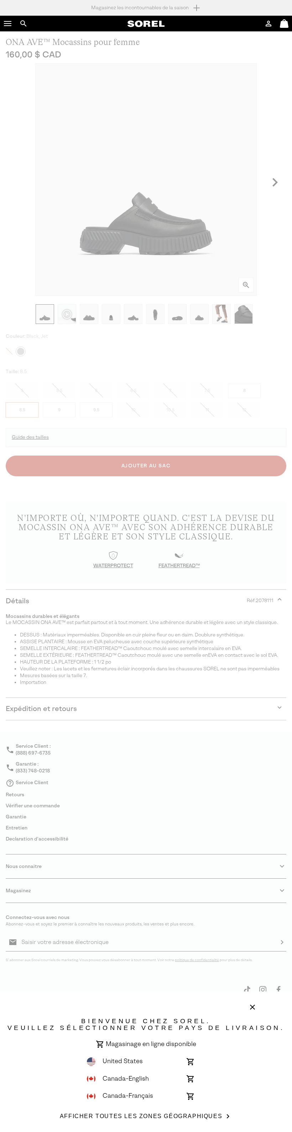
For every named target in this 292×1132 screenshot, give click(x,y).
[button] (8, 23)
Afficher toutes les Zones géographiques (141, 1116)
